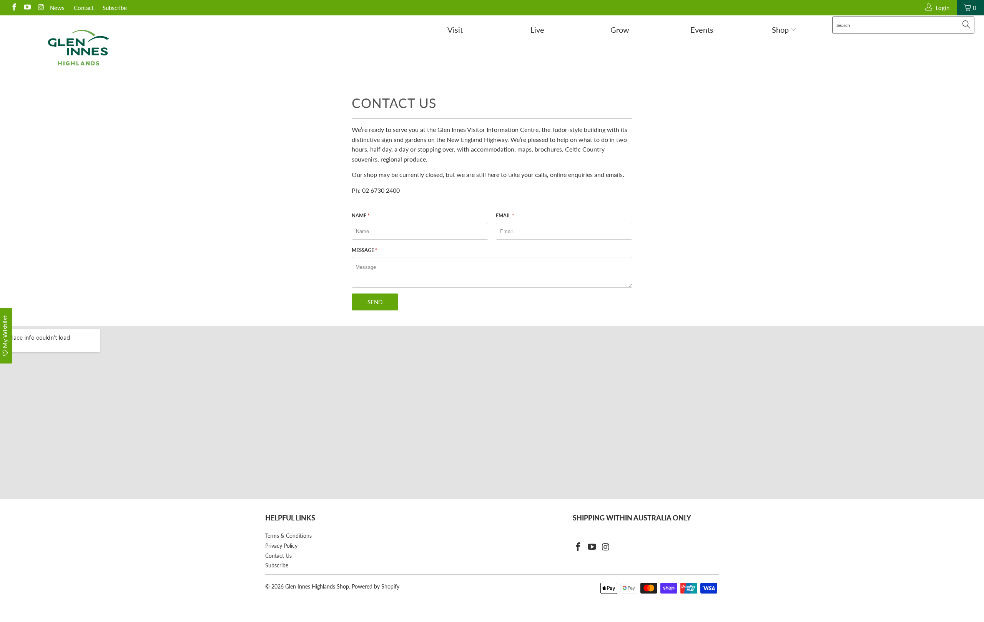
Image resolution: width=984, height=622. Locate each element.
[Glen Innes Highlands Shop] (79, 47)
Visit (455, 29)
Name (361, 215)
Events (701, 29)
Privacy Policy (281, 545)
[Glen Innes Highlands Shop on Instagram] (40, 7)
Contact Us (278, 555)
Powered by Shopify (375, 586)
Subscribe (115, 7)
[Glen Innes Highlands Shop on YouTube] (27, 7)
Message (364, 250)
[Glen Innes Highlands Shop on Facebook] (14, 7)
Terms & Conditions (288, 535)
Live (537, 29)
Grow (619, 29)
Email (505, 215)
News (57, 7)
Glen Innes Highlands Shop (317, 586)
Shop (781, 29)
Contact (83, 7)
